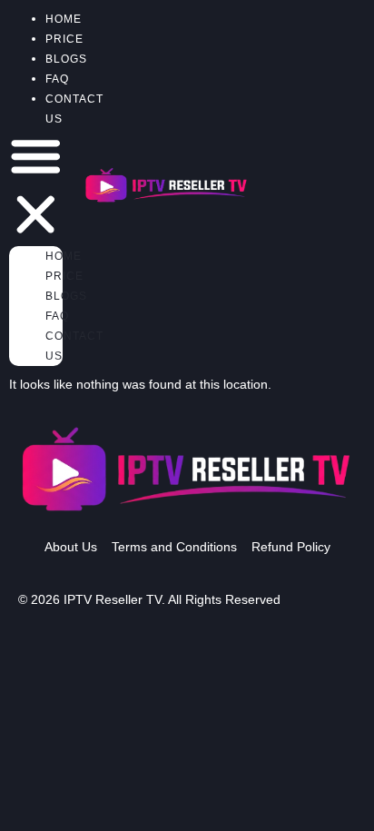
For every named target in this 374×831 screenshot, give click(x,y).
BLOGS (66, 296)
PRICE (64, 276)
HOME (63, 256)
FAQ (57, 316)
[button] (36, 187)
